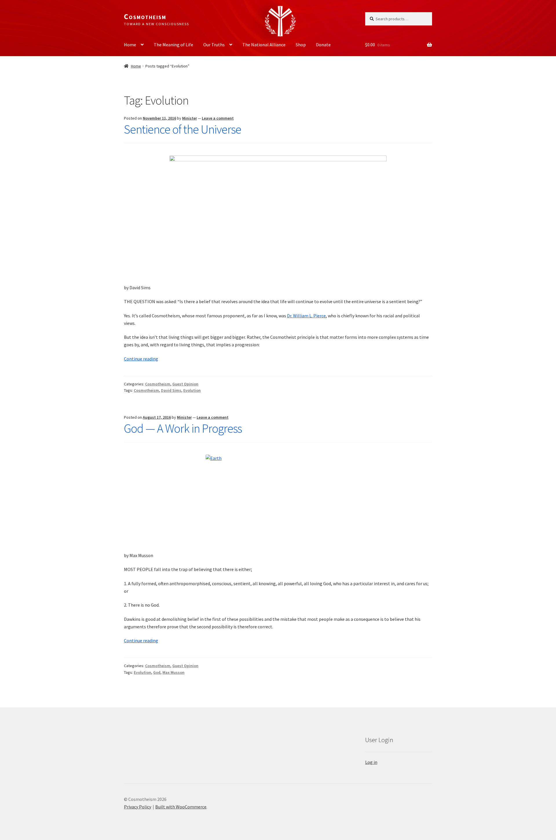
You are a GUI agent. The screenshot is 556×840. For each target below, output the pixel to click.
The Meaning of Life (173, 44)
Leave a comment (218, 118)
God (156, 672)
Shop (301, 44)
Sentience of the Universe (182, 129)
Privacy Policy (137, 807)
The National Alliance (264, 44)
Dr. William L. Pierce (306, 316)
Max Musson (173, 672)
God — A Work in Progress (183, 428)
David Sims (171, 390)
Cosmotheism (145, 16)
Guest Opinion (185, 384)
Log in (371, 762)
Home (130, 44)
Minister (189, 118)
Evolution (192, 390)
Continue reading (141, 359)
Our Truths (214, 44)
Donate (323, 44)
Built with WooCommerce (180, 807)
